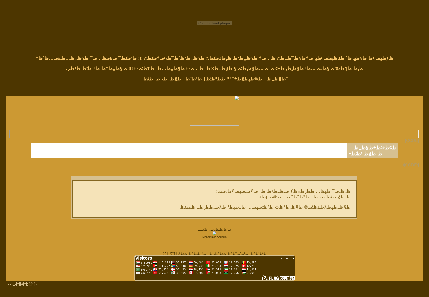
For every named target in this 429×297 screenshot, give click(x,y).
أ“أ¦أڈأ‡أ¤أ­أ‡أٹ (23, 284)
